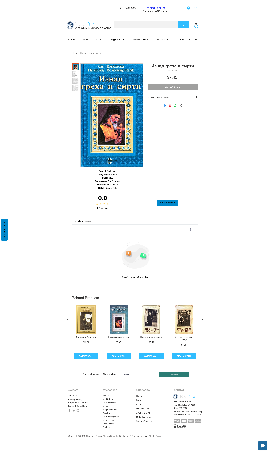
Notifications (108, 424)
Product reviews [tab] (83, 221)
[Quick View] (86, 319)
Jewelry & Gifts (143, 413)
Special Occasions (144, 421)
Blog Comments (110, 409)
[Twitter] (73, 410)
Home (75, 53)
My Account (108, 420)
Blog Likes (107, 413)
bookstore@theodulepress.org (187, 415)
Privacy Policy (75, 399)
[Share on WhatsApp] (175, 105)
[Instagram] (77, 410)
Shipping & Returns (78, 402)
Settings (106, 427)
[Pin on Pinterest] (170, 105)
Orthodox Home (143, 417)
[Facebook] (69, 410)
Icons (138, 404)
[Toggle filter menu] (191, 229)
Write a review (167, 202)
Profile (106, 395)
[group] (135, 333)
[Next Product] (202, 319)
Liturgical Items (143, 408)
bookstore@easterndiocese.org (188, 411)
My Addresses (109, 402)
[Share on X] (180, 105)
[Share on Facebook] (164, 105)
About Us (72, 395)
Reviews (4, 230)
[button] (196, 25)
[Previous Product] (67, 319)
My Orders (108, 399)
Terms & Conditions (77, 406)
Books (139, 400)
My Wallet (107, 406)
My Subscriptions (111, 416)
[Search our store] (183, 24)
